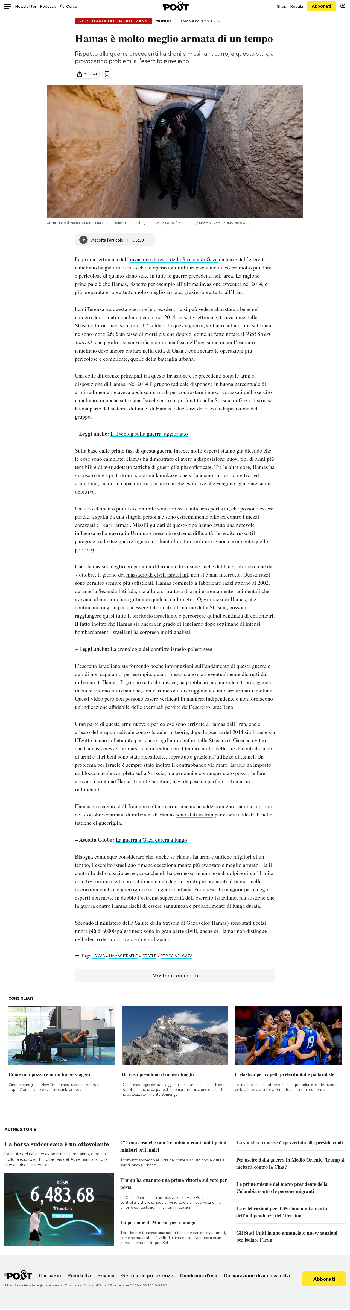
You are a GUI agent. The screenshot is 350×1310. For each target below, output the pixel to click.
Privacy (106, 1275)
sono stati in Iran (194, 814)
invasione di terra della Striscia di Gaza (174, 259)
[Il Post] (175, 6)
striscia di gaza (176, 955)
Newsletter (25, 6)
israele (149, 955)
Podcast (48, 6)
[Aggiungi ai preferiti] (107, 73)
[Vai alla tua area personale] (343, 6)
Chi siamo (50, 1275)
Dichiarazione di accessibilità (257, 1275)
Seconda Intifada (117, 591)
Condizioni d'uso (198, 1275)
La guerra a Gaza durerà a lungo (151, 839)
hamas (98, 955)
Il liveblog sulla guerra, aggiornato (149, 433)
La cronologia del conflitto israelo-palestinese (161, 649)
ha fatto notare (224, 333)
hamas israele (123, 955)
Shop (282, 6)
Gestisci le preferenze (147, 1275)
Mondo (163, 21)
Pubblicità (79, 1275)
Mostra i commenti (175, 975)
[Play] (83, 240)
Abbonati (321, 6)
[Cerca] (62, 6)
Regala (296, 6)
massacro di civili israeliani (157, 574)
